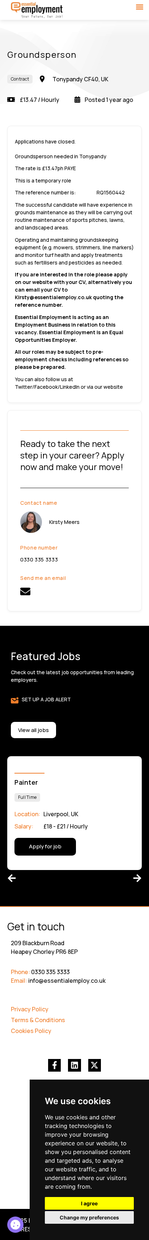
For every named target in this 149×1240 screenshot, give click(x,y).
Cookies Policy (31, 1031)
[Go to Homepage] (37, 10)
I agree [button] (89, 1203)
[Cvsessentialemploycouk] (25, 591)
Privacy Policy (29, 1009)
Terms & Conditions (38, 1020)
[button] (139, 7)
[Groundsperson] (15, 1225)
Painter (26, 782)
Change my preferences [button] (89, 1217)
